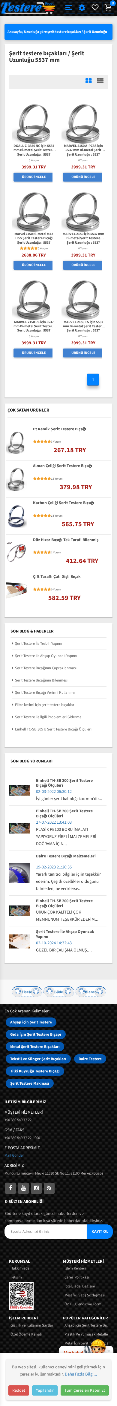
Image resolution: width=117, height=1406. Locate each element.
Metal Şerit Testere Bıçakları (35, 1046)
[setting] (82, 7)
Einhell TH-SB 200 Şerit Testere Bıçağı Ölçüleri (64, 783)
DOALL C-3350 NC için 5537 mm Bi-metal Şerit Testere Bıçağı (34, 148)
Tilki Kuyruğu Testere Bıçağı (35, 1071)
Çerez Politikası (76, 1277)
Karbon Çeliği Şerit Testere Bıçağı (63, 503)
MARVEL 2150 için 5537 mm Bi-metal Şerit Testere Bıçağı (83, 236)
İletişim (16, 1277)
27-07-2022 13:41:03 (54, 822)
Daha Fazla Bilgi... (81, 1374)
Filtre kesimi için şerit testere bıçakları (45, 704)
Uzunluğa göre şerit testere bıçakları (52, 31)
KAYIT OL (100, 1232)
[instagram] (36, 1188)
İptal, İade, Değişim (79, 1286)
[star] (21, 248)
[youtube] (23, 1188)
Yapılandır (45, 1390)
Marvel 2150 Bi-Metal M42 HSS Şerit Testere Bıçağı (33, 236)
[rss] (49, 1188)
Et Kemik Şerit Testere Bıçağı (59, 429)
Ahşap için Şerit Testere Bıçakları (86, 1325)
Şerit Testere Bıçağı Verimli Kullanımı (45, 692)
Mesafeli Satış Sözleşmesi (84, 1295)
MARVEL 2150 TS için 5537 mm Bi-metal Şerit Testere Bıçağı (83, 324)
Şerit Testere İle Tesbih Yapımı (38, 643)
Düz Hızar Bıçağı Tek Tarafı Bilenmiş (65, 540)
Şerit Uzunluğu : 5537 (33, 155)
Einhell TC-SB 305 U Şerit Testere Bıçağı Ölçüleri (53, 729)
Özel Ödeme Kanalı (26, 1334)
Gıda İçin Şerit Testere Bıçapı (35, 1034)
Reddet (18, 1390)
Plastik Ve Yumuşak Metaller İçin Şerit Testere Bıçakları (86, 1334)
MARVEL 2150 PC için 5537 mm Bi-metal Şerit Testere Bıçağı (34, 324)
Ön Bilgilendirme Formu (84, 1304)
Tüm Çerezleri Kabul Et (84, 1390)
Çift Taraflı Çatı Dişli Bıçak (57, 577)
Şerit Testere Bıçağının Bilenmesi (41, 680)
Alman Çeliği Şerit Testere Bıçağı (62, 466)
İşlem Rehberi (75, 1268)
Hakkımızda (20, 1268)
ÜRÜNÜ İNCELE (34, 176)
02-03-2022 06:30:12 (54, 791)
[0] (108, 7)
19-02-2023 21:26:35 (54, 867)
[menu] (69, 7)
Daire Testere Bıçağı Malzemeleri (66, 856)
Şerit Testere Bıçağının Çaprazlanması (45, 668)
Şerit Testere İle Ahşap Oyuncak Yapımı (46, 656)
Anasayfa (15, 31)
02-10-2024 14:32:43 (54, 943)
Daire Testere (90, 1059)
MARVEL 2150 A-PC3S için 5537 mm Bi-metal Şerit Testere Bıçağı (83, 148)
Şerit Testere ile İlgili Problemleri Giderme (48, 717)
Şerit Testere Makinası (29, 1083)
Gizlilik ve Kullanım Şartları (32, 1325)
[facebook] (10, 1188)
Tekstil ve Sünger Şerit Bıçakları (38, 1059)
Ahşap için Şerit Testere (31, 1022)
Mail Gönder (14, 1155)
